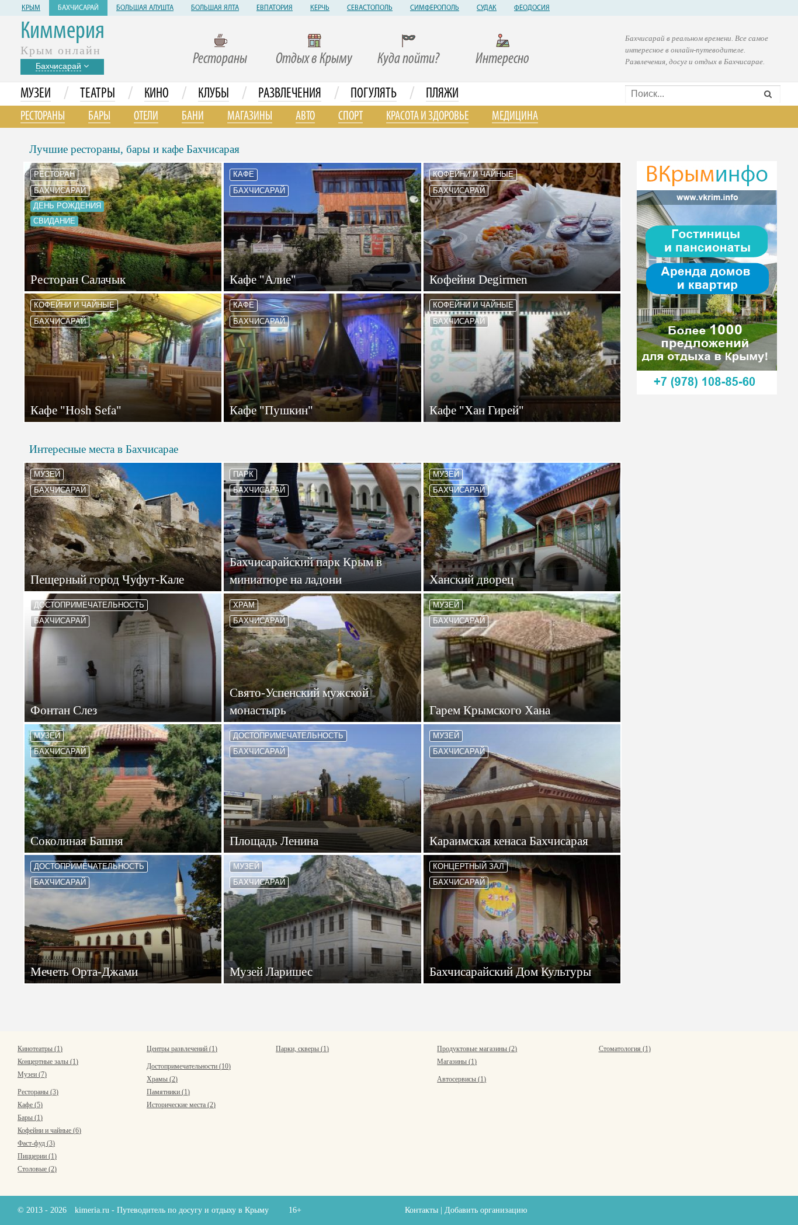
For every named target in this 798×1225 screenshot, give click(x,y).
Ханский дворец (471, 580)
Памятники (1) (168, 1092)
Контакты (421, 1210)
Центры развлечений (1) (182, 1049)
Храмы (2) (162, 1079)
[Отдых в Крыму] (707, 277)
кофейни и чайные (473, 174)
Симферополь (434, 8)
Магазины (249, 116)
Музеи (35, 94)
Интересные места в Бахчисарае (103, 449)
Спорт (350, 116)
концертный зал (468, 866)
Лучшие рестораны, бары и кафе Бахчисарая (134, 149)
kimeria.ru (92, 1210)
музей (47, 474)
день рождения (67, 205)
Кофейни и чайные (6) (49, 1130)
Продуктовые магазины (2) (477, 1049)
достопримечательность (89, 605)
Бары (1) (30, 1118)
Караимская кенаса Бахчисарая (508, 841)
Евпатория (274, 8)
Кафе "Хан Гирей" (476, 410)
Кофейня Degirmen (478, 280)
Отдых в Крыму (314, 59)
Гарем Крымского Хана (489, 710)
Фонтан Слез (63, 710)
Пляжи (442, 94)
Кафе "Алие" (263, 280)
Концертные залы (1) (48, 1062)
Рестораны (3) (38, 1092)
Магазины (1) (457, 1062)
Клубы (213, 94)
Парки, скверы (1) (302, 1049)
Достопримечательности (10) (189, 1066)
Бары (99, 116)
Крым (31, 8)
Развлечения (289, 94)
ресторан (54, 174)
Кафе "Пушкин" (271, 410)
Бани (193, 116)
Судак (487, 8)
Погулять (374, 94)
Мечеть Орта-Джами (84, 972)
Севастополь (370, 8)
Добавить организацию (486, 1210)
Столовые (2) (37, 1169)
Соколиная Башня (76, 841)
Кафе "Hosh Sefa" (76, 410)
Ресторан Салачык (78, 280)
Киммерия (62, 31)
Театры (97, 94)
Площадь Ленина (274, 841)
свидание (54, 221)
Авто (305, 116)
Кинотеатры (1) (40, 1049)
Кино (156, 94)
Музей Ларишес (271, 972)
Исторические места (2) (181, 1105)
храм (244, 605)
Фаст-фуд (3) (36, 1143)
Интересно (502, 59)
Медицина (515, 116)
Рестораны (220, 59)
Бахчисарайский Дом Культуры (510, 972)
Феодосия (532, 8)
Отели (146, 116)
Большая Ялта (215, 8)
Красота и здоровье (427, 116)
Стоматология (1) (625, 1049)
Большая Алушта (145, 8)
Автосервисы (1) (461, 1079)
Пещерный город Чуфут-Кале (107, 580)
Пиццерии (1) (37, 1156)
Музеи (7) (32, 1074)
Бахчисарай (78, 8)
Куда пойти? (408, 59)
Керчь (319, 8)
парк (243, 474)
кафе (243, 174)
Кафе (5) (30, 1105)
